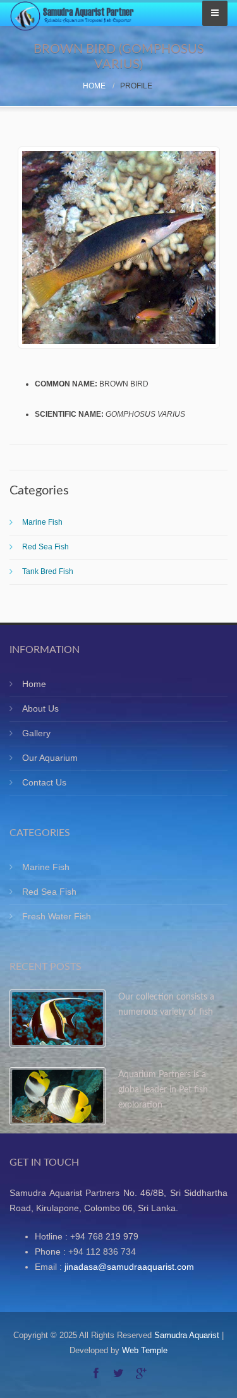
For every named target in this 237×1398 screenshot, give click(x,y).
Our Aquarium (50, 758)
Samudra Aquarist (186, 1335)
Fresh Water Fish (56, 916)
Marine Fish (42, 522)
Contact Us (44, 782)
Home (94, 85)
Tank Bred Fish (47, 571)
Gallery (36, 733)
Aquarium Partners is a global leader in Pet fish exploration (163, 1089)
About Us (40, 708)
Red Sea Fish (45, 546)
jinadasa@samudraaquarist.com (129, 1267)
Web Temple (144, 1350)
